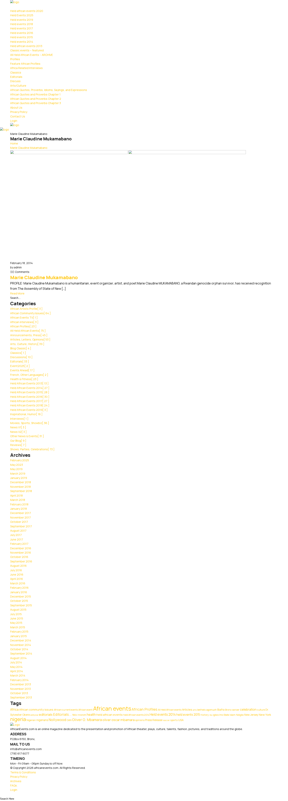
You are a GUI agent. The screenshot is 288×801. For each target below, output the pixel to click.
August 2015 (18, 609)
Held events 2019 (21, 20)
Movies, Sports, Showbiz (29, 423)
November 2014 (20, 645)
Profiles (15, 59)
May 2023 (16, 465)
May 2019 (16, 469)
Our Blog (18, 440)
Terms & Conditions (23, 772)
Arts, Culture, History (27, 344)
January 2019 (18, 478)
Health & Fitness (24, 379)
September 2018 (21, 491)
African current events (66, 709)
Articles (187, 709)
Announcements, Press (28, 335)
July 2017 (16, 535)
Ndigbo (240, 715)
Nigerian (31, 720)
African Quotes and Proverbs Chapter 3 (35, 103)
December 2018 (20, 482)
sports (174, 720)
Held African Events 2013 (29, 383)
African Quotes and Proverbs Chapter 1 (35, 94)
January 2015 (18, 636)
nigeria (18, 719)
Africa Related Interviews (26, 68)
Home (14, 143)
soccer (166, 720)
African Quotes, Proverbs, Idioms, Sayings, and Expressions (48, 90)
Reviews (18, 445)
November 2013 (20, 689)
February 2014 (19, 680)
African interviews (24, 322)
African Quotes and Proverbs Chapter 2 (35, 99)
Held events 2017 (21, 28)
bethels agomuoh (207, 709)
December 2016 (20, 548)
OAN (69, 720)
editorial (34, 715)
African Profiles (23, 326)
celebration (248, 709)
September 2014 (21, 653)
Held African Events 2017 (29, 401)
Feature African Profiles (25, 63)
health (91, 714)
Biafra (221, 709)
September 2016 (21, 561)
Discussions (21, 357)
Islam (232, 715)
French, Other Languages (29, 375)
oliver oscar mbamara (118, 719)
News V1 (18, 427)
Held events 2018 (21, 24)
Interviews (19, 418)
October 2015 (19, 601)
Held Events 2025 (21, 15)
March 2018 (17, 500)
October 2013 (19, 693)
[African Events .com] (14, 2)
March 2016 (17, 583)
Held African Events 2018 (29, 405)
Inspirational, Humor (26, 414)
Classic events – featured (27, 50)
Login (13, 121)
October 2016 (19, 557)
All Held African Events (28, 330)
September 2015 (21, 605)
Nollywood (57, 719)
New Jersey (251, 715)
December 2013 (20, 684)
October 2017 (19, 522)
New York (265, 715)
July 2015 (16, 614)
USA (181, 720)
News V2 (18, 432)
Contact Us (17, 116)
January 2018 (18, 508)
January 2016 (18, 592)
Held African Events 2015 (29, 392)
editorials (46, 714)
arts (195, 709)
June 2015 (16, 618)
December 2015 (20, 596)
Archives (15, 781)
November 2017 (20, 517)
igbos (216, 715)
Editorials (16, 77)
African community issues (36, 709)
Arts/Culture (18, 85)
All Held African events (169, 709)
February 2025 (19, 460)
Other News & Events (27, 436)
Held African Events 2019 (29, 410)
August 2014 (18, 658)
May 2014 (16, 667)
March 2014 (17, 675)
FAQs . (14, 785)
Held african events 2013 (26, 46)
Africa (14, 709)
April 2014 (16, 671)
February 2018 (19, 504)
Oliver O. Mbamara (87, 719)
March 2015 (17, 627)
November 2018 (20, 487)
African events (112, 708)
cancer (235, 709)
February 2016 (19, 587)
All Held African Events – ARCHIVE (31, 55)
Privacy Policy (18, 112)
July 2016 (16, 570)
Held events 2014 (21, 42)
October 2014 (19, 649)
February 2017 (19, 544)
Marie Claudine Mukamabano (28, 148)
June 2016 (16, 574)
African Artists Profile (26, 309)
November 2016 (20, 552)
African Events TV (24, 317)
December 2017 (20, 513)
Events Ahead (22, 370)
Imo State (224, 715)
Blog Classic (20, 348)
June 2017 (16, 539)
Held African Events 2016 (29, 397)
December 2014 (20, 640)
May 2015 (16, 623)
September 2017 (21, 526)
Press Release (153, 720)
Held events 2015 (21, 37)
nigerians (42, 720)
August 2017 (18, 530)
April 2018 (16, 495)
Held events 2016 (21, 33)
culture (261, 709)
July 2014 (16, 662)
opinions (139, 720)
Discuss (15, 81)
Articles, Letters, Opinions (30, 339)
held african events (109, 715)
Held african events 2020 (26, 11)
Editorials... (62, 714)
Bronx (228, 709)
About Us (16, 107)
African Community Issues (30, 313)
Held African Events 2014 (29, 388)
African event (85, 709)
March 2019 (17, 473)
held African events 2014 (136, 715)
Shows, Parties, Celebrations (32, 449)
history (205, 715)
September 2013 (21, 697)
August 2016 (18, 566)
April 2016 (16, 579)
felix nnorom (79, 715)
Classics (15, 72)
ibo (210, 715)
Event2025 (20, 366)
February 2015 (19, 631)
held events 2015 (188, 714)
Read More (17, 293)
